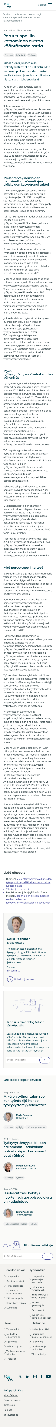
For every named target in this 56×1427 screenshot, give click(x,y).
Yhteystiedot (12, 1276)
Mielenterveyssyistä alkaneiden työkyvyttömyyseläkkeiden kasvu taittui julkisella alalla (29, 882)
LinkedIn (12, 970)
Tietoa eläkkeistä (14, 1285)
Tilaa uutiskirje (39, 1354)
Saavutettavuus (12, 1400)
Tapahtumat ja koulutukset (39, 1348)
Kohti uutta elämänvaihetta (14, 1292)
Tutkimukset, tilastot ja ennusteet (42, 1335)
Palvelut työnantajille (38, 1304)
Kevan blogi (35, 14)
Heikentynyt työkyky (16, 1303)
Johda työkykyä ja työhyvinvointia (40, 1296)
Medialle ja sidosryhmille (13, 1335)
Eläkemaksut (38, 1310)
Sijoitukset (11, 1341)
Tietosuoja (10, 1405)
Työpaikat (11, 1358)
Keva (7, 1323)
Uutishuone (20, 14)
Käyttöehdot (11, 1395)
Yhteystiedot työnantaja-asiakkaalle (38, 1279)
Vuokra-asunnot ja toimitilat (15, 1352)
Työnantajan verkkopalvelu (38, 1288)
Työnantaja (38, 1270)
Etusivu (6, 14)
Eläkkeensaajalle (14, 1298)
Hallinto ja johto (14, 1346)
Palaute (8, 1409)
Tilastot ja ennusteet (17, 889)
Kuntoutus (11, 1307)
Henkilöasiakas (14, 1270)
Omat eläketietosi (15, 1281)
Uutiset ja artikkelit (41, 1329)
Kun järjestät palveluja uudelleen (41, 1316)
